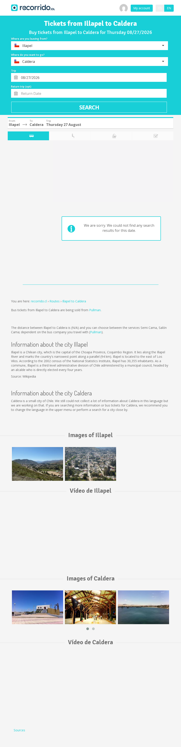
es (160, 8)
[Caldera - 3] (37, 607)
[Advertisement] (25, 213)
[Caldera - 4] (90, 607)
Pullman (95, 310)
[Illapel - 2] (90, 464)
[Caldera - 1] (143, 607)
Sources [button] (19, 730)
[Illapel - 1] (37, 464)
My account (141, 8)
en (169, 8)
